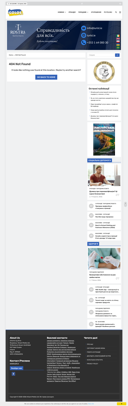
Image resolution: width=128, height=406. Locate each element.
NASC (55, 376)
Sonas (64, 374)
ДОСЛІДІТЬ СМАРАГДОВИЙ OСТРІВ (99, 356)
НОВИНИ (61, 12)
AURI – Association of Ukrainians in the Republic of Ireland (63, 365)
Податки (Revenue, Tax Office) (65, 381)
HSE (69, 372)
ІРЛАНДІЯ (72, 12)
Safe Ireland (56, 374)
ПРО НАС (90, 344)
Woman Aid (71, 374)
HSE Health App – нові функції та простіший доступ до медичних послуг (107, 292)
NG (96, 297)
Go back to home (46, 77)
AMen (59, 372)
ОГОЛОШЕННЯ (96, 12)
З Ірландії (98, 203)
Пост (64, 363)
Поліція (65, 343)
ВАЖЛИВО (98, 214)
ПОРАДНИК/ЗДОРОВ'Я (96, 272)
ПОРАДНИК (82, 12)
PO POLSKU (108, 12)
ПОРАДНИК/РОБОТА (109, 203)
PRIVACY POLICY (92, 364)
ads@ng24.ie (14, 363)
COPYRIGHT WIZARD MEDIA (96, 348)
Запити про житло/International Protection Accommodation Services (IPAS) (61, 352)
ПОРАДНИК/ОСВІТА (102, 188)
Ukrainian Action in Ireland (62, 367)
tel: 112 (57, 345)
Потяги (58, 363)
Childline (64, 372)
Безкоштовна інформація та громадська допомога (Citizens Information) (63, 358)
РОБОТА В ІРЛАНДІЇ (93, 352)
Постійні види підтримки (104, 217)
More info (91, 404)
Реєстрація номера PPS (61, 379)
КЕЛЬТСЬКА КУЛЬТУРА (95, 360)
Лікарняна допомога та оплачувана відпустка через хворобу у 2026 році (105, 316)
